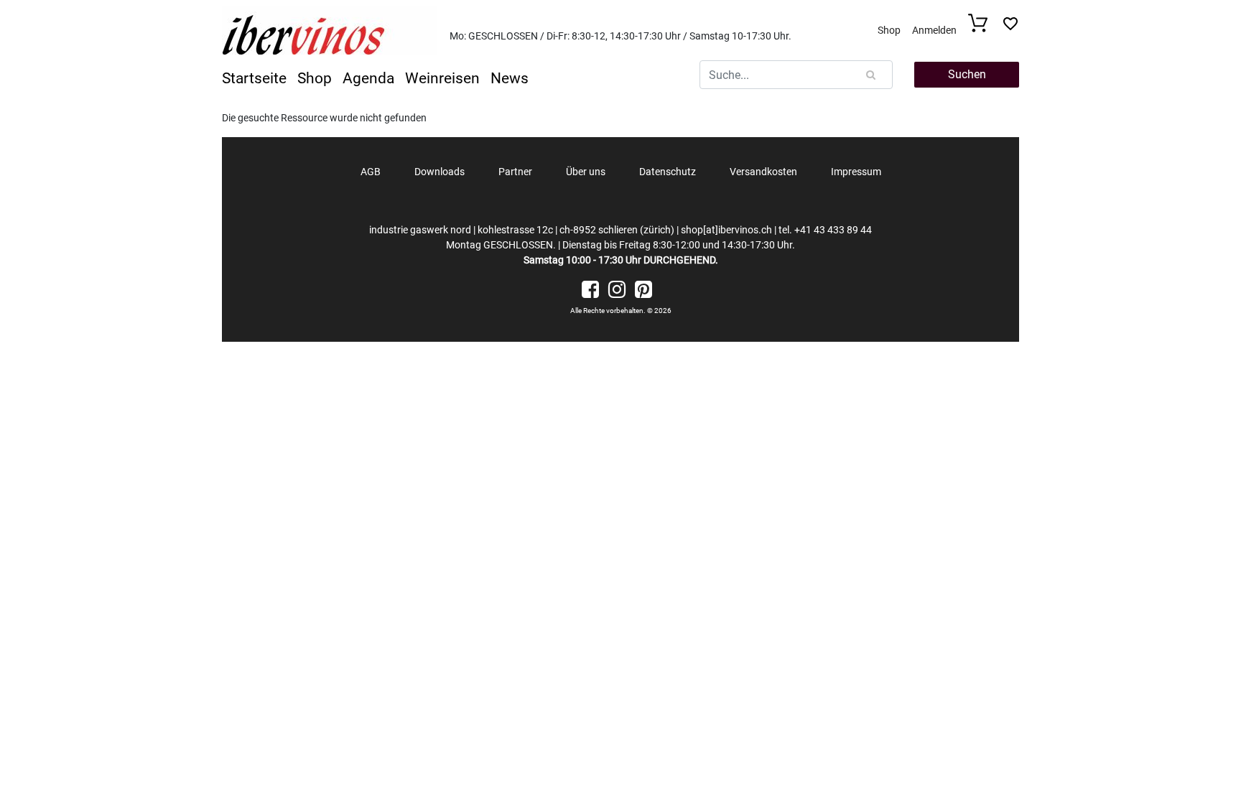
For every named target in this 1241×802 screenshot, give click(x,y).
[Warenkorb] (982, 28)
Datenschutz (667, 171)
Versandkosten (763, 171)
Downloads (439, 171)
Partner (515, 171)
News (510, 78)
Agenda (368, 78)
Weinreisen (442, 78)
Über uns (585, 171)
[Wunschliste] (1010, 27)
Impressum (856, 171)
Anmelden (934, 30)
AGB (371, 171)
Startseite (254, 78)
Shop (889, 30)
